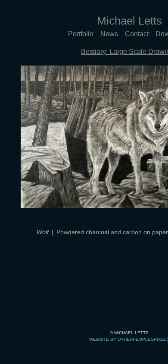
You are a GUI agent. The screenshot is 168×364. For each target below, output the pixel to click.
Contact (137, 34)
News (109, 34)
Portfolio (80, 34)
